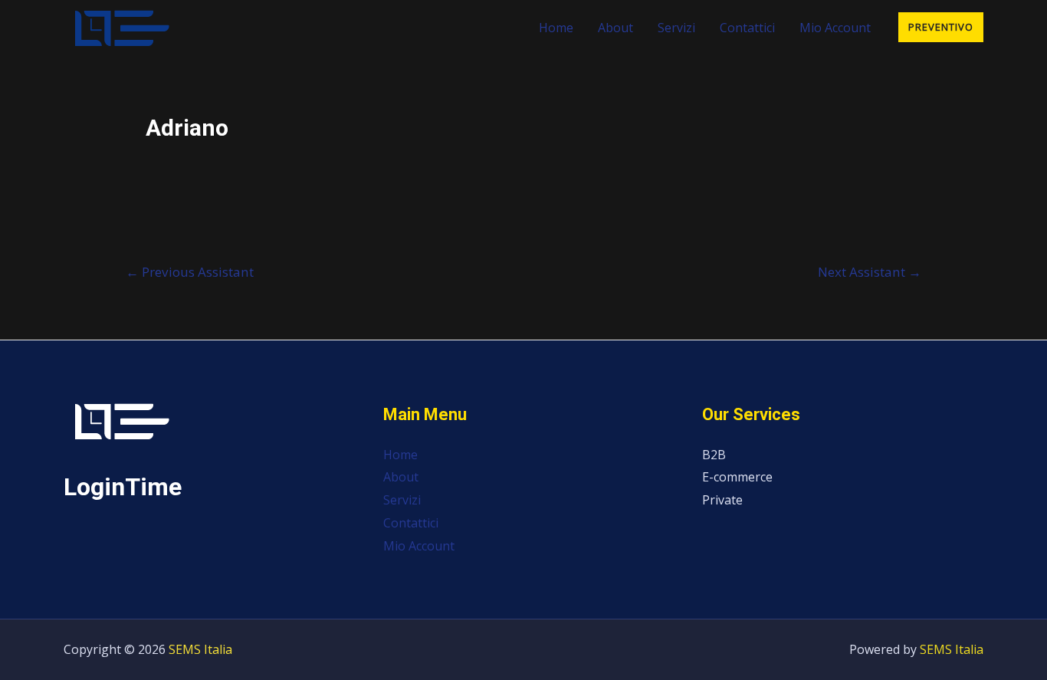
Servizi (676, 27)
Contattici (747, 27)
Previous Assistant (190, 272)
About (615, 27)
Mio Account (835, 27)
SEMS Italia (200, 649)
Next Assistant (869, 272)
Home (556, 27)
